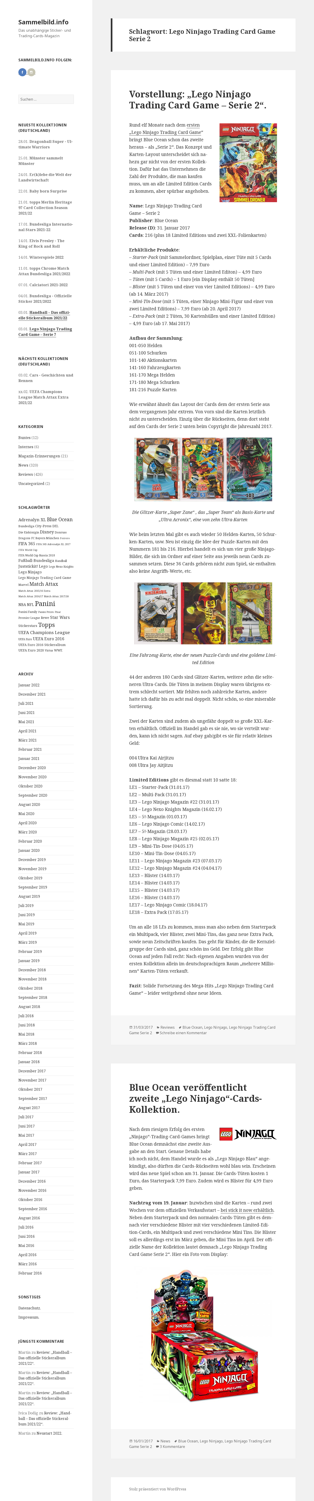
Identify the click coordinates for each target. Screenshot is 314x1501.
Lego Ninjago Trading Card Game (44, 577)
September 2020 (32, 795)
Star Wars (60, 617)
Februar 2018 (30, 1052)
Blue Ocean (60, 519)
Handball (61, 561)
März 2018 (27, 1043)
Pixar (58, 612)
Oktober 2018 (30, 988)
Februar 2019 (30, 951)
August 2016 (29, 1218)
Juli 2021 (26, 703)
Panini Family (27, 612)
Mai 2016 (26, 1245)
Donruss (61, 532)
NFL (30, 604)
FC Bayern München (45, 538)
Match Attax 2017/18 (56, 596)
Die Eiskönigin (28, 532)
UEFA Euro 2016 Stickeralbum (42, 645)
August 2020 (29, 804)
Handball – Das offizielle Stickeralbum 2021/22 (44, 315)
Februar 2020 (30, 841)
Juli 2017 (26, 1116)
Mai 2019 (26, 923)
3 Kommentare (172, 1446)
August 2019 (29, 896)
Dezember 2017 (32, 1070)
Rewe (45, 617)
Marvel (23, 585)
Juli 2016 (26, 1227)
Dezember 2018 (32, 969)
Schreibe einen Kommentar (183, 1032)
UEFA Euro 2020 (31, 650)
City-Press (43, 526)
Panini (45, 603)
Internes (25, 446)
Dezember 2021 (32, 694)
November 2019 (32, 868)
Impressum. (28, 1317)
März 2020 (27, 832)
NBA (22, 604)
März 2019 (27, 942)
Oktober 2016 (30, 1199)
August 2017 (29, 1107)
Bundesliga (26, 526)
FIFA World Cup (27, 550)
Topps (46, 624)
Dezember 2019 (32, 859)
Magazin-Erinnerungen (39, 456)
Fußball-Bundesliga (36, 560)
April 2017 (27, 1144)
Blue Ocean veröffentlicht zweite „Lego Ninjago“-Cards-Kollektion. (195, 1098)
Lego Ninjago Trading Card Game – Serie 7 (45, 331)
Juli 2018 (26, 1015)
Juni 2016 (26, 1236)
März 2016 (27, 1263)
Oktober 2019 (30, 878)
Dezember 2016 (32, 1181)
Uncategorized (31, 483)
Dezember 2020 (32, 767)
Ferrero (65, 538)
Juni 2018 (26, 1025)
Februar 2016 (30, 1273)
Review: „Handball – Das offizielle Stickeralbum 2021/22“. (45, 1358)
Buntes (24, 437)
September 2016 (32, 1208)
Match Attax (43, 584)
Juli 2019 (26, 905)
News (23, 465)
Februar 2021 (30, 749)
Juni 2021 (26, 712)
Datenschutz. (29, 1308)
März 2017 (27, 1153)
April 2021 (27, 731)
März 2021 (27, 740)
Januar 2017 (29, 1172)
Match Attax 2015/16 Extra (34, 590)
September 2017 (32, 1098)
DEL (55, 526)
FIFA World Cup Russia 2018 (36, 555)
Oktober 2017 (30, 1089)
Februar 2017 (30, 1162)
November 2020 (32, 776)
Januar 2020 (29, 850)
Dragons (24, 538)
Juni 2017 (26, 1126)
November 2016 (32, 1190)
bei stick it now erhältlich (247, 1210)
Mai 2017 (26, 1135)
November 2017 (32, 1080)
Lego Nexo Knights (61, 566)
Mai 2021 (26, 721)
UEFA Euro (25, 639)
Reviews (25, 474)
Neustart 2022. (49, 1433)
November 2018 (32, 979)
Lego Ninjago (30, 572)
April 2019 (27, 933)
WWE (58, 650)
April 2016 (27, 1254)
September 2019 (32, 887)
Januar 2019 (29, 960)
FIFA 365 (26, 543)
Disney (47, 532)
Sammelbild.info (43, 22)
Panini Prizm (46, 612)
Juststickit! (28, 566)
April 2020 (27, 822)
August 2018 (29, 1006)
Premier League (29, 618)
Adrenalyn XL (32, 519)
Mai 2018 (26, 1034)
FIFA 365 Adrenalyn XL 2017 (53, 544)
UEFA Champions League (44, 632)
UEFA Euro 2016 (48, 638)
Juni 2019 (26, 914)
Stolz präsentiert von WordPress (157, 1489)
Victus (49, 650)
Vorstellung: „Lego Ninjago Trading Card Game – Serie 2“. (198, 99)
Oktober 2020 (30, 786)
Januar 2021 (29, 758)
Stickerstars (27, 625)
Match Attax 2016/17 (30, 596)
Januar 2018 (29, 1061)
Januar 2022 (29, 685)
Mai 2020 (26, 813)
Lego (43, 566)
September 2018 (32, 997)
